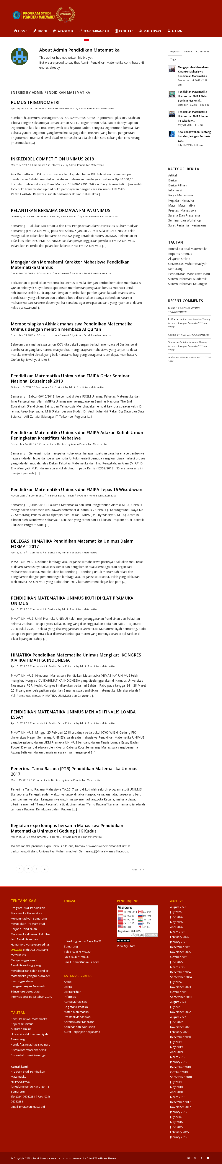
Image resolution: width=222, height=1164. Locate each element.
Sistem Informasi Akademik (187, 279)
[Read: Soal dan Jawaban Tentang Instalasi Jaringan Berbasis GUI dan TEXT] (172, 134)
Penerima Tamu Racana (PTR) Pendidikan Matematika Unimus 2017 (74, 771)
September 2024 (181, 977)
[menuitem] (20, 31)
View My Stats (126, 946)
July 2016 (175, 1117)
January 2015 (178, 1137)
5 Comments (43, 273)
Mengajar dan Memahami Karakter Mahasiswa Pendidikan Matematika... (193, 71)
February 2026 (179, 937)
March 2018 (177, 1097)
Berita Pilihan (68, 216)
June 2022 (176, 1022)
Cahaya (172, 334)
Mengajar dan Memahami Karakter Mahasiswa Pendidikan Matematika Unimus (70, 264)
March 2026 (177, 932)
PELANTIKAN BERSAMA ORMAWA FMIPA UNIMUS (60, 210)
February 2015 (179, 1132)
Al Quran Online (179, 259)
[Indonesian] (86, 42)
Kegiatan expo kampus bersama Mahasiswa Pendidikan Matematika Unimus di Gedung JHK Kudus (67, 828)
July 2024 (175, 982)
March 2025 (177, 967)
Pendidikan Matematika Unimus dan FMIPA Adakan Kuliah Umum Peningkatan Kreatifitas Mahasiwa (78, 435)
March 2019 (177, 1057)
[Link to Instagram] (188, 1158)
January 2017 (178, 1112)
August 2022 (178, 1017)
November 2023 (180, 987)
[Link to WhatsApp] (195, 1158)
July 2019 (175, 1042)
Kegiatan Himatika (181, 200)
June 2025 (176, 962)
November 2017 (180, 1107)
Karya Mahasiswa (180, 195)
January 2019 (178, 1062)
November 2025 (180, 952)
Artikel (172, 175)
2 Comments (36, 108)
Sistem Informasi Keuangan (187, 284)
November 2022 (180, 1012)
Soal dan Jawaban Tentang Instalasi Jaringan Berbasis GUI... (194, 136)
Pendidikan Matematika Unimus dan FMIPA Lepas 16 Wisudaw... (193, 116)
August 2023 (178, 1002)
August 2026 (178, 907)
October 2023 (179, 992)
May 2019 (176, 1047)
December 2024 (180, 972)
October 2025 (179, 957)
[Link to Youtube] (208, 1158)
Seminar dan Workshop (184, 220)
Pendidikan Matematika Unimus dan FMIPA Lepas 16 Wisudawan (76, 489)
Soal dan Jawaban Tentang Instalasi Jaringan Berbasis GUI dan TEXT (189, 323)
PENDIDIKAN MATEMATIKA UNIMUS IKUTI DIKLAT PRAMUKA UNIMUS (72, 600)
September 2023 (181, 997)
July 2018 (175, 1082)
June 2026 (176, 917)
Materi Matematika (61, 108)
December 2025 (180, 947)
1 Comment (44, 444)
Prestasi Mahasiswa (182, 210)
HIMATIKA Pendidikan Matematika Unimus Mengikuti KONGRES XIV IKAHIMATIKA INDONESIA (76, 657)
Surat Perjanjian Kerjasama (187, 225)
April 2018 (176, 1092)
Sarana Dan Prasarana (184, 215)
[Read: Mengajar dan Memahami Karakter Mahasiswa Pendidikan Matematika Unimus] (172, 69)
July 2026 (175, 912)
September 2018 (181, 1077)
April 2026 (176, 927)
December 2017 (180, 1102)
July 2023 (175, 1007)
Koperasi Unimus (180, 254)
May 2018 (176, 1087)
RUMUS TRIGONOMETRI (35, 102)
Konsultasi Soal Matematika (187, 249)
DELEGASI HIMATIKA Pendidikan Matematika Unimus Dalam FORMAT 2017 (72, 543)
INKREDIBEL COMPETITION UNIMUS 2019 (52, 159)
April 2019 (176, 1052)
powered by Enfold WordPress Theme (94, 1158)
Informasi (56, 165)
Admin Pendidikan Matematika (96, 108)
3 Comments (41, 387)
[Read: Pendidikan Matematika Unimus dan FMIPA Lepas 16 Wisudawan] (172, 114)
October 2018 (179, 1072)
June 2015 (176, 1127)
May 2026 (176, 922)
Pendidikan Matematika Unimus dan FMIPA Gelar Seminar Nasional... (193, 96)
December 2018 (180, 1067)
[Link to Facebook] (201, 1158)
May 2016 (176, 1122)
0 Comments (37, 165)
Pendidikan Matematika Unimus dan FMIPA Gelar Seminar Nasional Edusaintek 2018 (70, 378)
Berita (55, 216)
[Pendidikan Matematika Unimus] (43, 16)
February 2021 (179, 1032)
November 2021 (180, 1027)
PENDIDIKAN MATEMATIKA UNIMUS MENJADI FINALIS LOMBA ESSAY (73, 714)
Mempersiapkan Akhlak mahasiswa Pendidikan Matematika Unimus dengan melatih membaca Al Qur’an (71, 326)
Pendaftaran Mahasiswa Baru (189, 274)
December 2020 (180, 1037)
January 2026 (178, 942)
